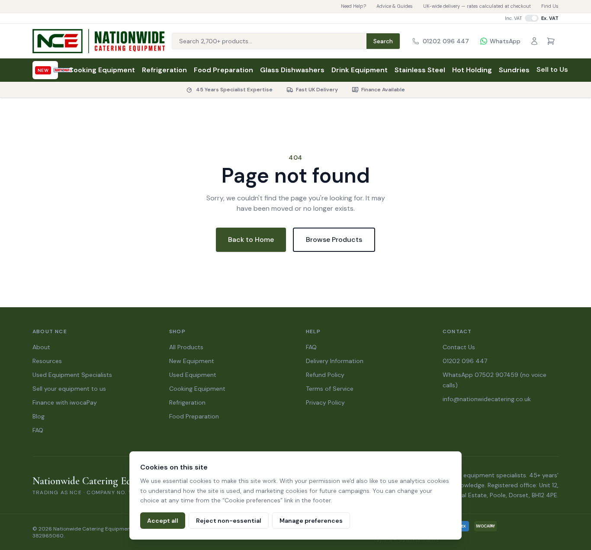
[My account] (534, 41)
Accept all (162, 520)
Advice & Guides (394, 6)
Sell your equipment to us (69, 388)
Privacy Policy (325, 402)
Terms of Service (329, 388)
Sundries (514, 69)
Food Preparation (223, 69)
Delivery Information (334, 361)
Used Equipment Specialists (72, 375)
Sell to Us (552, 69)
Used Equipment (192, 375)
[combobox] (269, 41)
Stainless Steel (420, 69)
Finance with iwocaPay (64, 402)
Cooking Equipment (101, 69)
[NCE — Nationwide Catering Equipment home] (98, 41)
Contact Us (459, 347)
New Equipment (191, 361)
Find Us (550, 6)
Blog (38, 416)
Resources (47, 361)
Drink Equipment (359, 69)
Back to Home (251, 239)
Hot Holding (472, 69)
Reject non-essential (228, 520)
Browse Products (334, 239)
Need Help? (353, 6)
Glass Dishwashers (292, 69)
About (41, 347)
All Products (186, 347)
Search (383, 41)
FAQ (37, 430)
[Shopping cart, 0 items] (551, 41)
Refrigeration (164, 69)
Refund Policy (325, 375)
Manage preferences (311, 520)
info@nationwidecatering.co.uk (487, 399)
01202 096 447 (465, 361)
